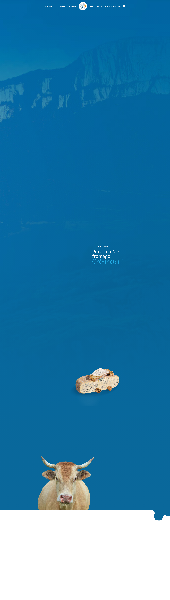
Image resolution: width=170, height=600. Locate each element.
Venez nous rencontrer (113, 6)
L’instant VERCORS (96, 6)
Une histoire (71, 6)
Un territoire (60, 6)
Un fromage (49, 6)
